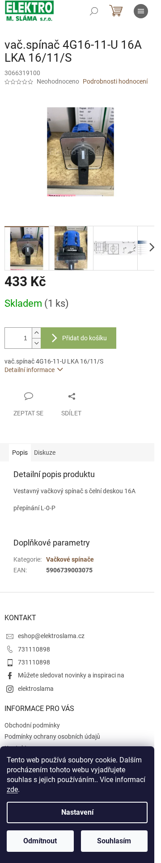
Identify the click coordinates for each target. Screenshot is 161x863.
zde (12, 789)
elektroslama (36, 688)
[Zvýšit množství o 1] (36, 333)
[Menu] (141, 11)
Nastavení (77, 812)
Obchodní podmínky (32, 725)
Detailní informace (29, 369)
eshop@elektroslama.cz (51, 635)
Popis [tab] (20, 452)
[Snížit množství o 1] (36, 343)
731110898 (34, 649)
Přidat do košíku (84, 338)
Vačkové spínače (70, 559)
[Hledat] (94, 11)
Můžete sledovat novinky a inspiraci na (71, 675)
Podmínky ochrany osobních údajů (52, 736)
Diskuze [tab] (44, 452)
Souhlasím (114, 841)
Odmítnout (40, 841)
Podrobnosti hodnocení (115, 81)
